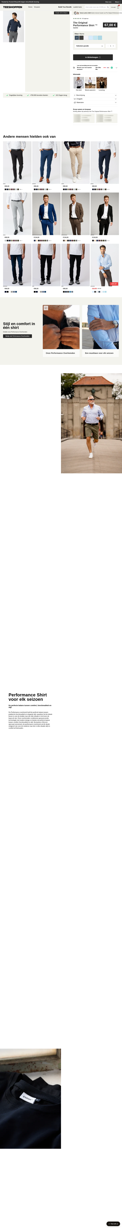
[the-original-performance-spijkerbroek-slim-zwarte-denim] (64, 292)
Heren (30, 7)
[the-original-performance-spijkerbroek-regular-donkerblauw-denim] (5, 292)
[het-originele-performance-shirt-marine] (99, 292)
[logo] (12, 7)
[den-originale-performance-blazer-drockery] (37, 240)
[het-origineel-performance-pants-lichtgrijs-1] (16, 189)
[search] (107, 7)
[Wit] (86, 38)
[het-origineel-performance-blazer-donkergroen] (45, 240)
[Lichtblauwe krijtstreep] (95, 38)
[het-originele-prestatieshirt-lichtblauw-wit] (106, 292)
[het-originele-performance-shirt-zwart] (95, 292)
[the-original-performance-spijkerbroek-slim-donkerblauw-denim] (66, 292)
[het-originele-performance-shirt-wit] (101, 292)
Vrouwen (37, 7)
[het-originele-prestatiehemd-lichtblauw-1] (93, 292)
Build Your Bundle (65, 7)
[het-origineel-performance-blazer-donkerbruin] (43, 240)
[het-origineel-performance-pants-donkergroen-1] (18, 189)
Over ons (108, 2)
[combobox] (96, 7)
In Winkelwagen (91, 57)
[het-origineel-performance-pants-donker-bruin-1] (14, 189)
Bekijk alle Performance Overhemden (17, 336)
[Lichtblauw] (91, 38)
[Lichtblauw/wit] (100, 38)
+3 (49, 240)
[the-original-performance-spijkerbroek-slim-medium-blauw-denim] (72, 292)
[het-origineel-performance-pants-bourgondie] (12, 189)
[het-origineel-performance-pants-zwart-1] (5, 189)
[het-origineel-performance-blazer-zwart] (39, 240)
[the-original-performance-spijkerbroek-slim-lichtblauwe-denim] (70, 292)
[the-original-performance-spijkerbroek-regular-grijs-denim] (12, 292)
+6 (20, 189)
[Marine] (77, 38)
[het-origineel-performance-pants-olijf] (10, 189)
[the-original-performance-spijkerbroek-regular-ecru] (10, 292)
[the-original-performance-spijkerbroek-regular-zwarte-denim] (8, 292)
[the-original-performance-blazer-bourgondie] (41, 240)
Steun (117, 2)
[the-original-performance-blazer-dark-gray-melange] (47, 240)
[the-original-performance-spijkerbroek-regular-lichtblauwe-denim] (14, 292)
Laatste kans (77, 7)
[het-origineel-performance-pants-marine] (8, 189)
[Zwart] (81, 38)
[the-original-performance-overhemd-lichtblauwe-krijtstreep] (103, 292)
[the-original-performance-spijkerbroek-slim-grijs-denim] (68, 292)
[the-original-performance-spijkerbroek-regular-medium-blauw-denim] (16, 292)
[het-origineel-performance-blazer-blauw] (35, 240)
